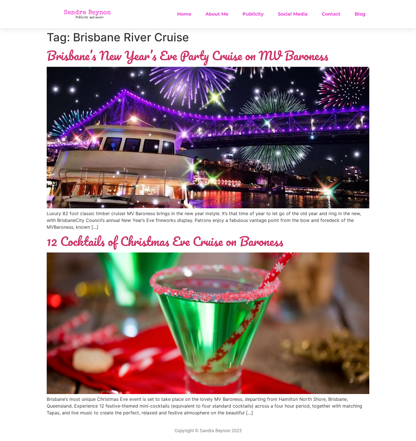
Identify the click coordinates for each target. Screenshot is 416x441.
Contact (331, 14)
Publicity (253, 14)
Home (184, 14)
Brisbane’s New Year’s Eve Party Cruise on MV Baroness (187, 55)
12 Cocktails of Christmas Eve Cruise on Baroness (165, 241)
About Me (216, 14)
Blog (360, 14)
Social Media (293, 14)
